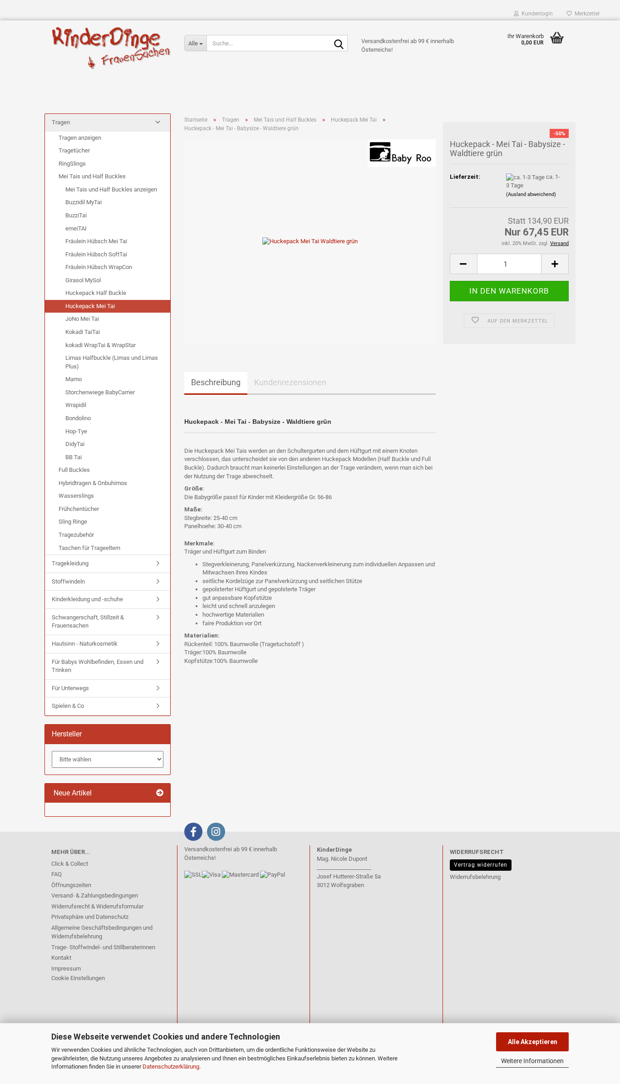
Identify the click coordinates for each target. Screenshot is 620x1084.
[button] (463, 264)
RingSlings (72, 163)
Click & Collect (69, 863)
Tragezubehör (76, 534)
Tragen (61, 122)
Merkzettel (586, 13)
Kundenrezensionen (290, 382)
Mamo (73, 379)
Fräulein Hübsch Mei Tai (96, 241)
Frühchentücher (79, 508)
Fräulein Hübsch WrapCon (98, 267)
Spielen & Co (68, 705)
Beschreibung (216, 382)
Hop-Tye (76, 431)
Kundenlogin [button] (536, 13)
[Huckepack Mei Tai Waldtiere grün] (310, 241)
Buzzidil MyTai (83, 202)
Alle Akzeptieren (532, 1041)
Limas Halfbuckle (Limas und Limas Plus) (111, 362)
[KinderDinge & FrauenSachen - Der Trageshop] (111, 47)
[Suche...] (339, 43)
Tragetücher (74, 150)
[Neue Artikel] (159, 793)
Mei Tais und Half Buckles (92, 176)
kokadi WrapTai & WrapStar (100, 345)
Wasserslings (76, 495)
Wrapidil (75, 405)
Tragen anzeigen (80, 137)
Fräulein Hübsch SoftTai (96, 254)
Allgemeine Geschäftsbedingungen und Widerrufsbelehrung (102, 932)
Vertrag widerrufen (480, 865)
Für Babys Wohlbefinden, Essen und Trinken (97, 666)
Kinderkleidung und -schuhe (87, 599)
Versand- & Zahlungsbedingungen (94, 895)
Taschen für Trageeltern (89, 547)
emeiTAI (76, 228)
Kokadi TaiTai (82, 332)
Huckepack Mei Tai (90, 306)
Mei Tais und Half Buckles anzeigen (111, 189)
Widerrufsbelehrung (475, 876)
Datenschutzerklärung (171, 1066)
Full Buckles (74, 469)
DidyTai (74, 444)
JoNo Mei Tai (82, 318)
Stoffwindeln (68, 581)
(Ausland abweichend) (531, 194)
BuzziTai (76, 215)
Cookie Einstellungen (78, 978)
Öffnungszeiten (71, 885)
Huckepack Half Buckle (95, 292)
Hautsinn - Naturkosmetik (85, 643)
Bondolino (78, 418)
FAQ (56, 874)
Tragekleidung (70, 563)
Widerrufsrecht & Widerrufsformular (97, 906)
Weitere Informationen (532, 1060)
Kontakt (61, 957)
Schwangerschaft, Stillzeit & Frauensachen (88, 621)
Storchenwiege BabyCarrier (100, 392)
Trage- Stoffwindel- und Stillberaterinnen (103, 947)
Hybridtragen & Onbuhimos (93, 483)
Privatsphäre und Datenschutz (89, 916)
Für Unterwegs (70, 688)
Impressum (66, 968)
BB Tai (73, 457)
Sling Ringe (73, 521)
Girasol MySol (83, 280)
